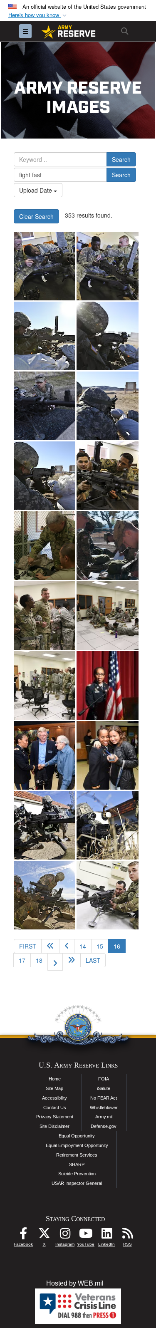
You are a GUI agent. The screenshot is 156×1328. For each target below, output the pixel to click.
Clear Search (36, 216)
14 (82, 946)
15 (100, 946)
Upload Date (36, 190)
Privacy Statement (54, 1116)
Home (55, 1078)
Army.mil (103, 1116)
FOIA (103, 1078)
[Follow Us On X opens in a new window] (44, 1235)
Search (121, 159)
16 (120, 945)
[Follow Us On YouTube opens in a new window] (85, 1235)
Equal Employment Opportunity (77, 1145)
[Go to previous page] (66, 946)
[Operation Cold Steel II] (44, 266)
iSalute (103, 1088)
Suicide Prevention (77, 1173)
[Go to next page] (55, 962)
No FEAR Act (103, 1097)
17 (22, 960)
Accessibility (54, 1097)
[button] (38, 15)
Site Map (54, 1088)
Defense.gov (103, 1126)
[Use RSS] (127, 1235)
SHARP (76, 1164)
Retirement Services (76, 1154)
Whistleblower (104, 1107)
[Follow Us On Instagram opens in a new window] (64, 1235)
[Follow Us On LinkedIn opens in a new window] (106, 1235)
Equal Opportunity (77, 1135)
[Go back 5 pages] (50, 946)
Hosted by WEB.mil (75, 1283)
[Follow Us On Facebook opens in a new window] (23, 1235)
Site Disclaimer (54, 1126)
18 (39, 960)
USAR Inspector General (77, 1183)
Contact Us (54, 1107)
